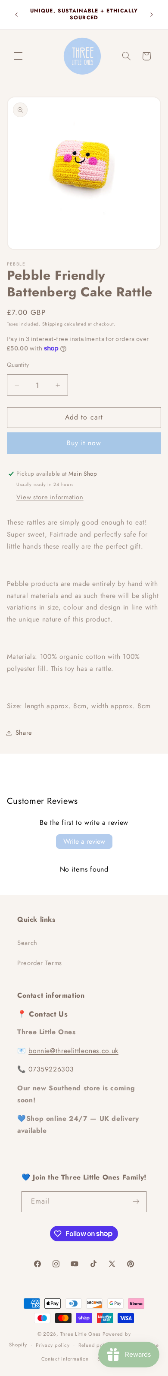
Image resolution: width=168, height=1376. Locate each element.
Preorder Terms (39, 963)
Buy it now (84, 443)
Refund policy (95, 1345)
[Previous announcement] (16, 14)
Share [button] (24, 732)
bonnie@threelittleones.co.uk (73, 1051)
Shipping (52, 324)
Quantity (18, 364)
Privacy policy (52, 1345)
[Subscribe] (136, 1201)
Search (27, 943)
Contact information (65, 1358)
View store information (50, 497)
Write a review (84, 841)
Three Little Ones (80, 1334)
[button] (18, 56)
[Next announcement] (151, 14)
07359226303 (51, 1069)
